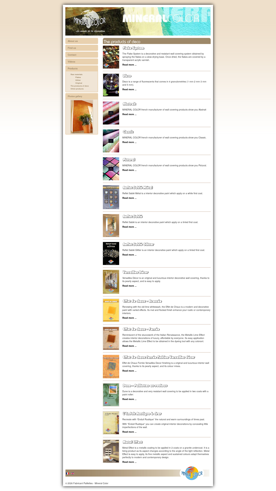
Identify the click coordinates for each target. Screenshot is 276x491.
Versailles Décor (135, 272)
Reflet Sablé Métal (137, 187)
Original (78, 83)
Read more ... (129, 64)
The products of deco (80, 86)
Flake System (133, 48)
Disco (127, 76)
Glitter (78, 80)
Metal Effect (132, 442)
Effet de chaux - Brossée (142, 301)
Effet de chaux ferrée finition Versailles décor (159, 357)
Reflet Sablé (132, 216)
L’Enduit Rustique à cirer (142, 413)
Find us (72, 47)
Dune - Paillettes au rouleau (145, 385)
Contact (72, 54)
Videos (71, 61)
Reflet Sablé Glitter (138, 244)
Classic (128, 132)
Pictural (129, 159)
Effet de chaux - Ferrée (141, 329)
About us (73, 41)
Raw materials (76, 74)
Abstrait (129, 104)
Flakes (78, 77)
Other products (77, 89)
